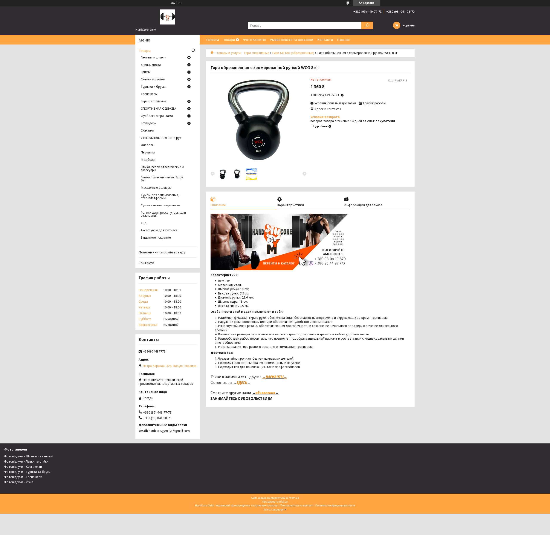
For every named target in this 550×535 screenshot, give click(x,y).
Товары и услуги (229, 53)
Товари (229, 39)
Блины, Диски (151, 65)
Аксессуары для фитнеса (159, 230)
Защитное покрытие (156, 237)
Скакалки (147, 130)
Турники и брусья (154, 87)
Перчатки (148, 152)
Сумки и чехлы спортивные (160, 205)
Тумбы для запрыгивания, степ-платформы (160, 196)
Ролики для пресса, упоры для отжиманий (163, 214)
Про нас (343, 39)
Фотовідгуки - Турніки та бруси (27, 472)
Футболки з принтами (157, 116)
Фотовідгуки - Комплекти (23, 466)
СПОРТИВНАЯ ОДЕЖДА (158, 108)
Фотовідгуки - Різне (18, 482)
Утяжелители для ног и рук (161, 138)
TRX (143, 223)
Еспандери (148, 123)
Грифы (145, 72)
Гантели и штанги (154, 57)
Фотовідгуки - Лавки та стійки (26, 461)
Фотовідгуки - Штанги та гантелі (28, 456)
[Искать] (367, 25)
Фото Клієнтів (254, 39)
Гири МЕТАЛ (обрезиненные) (293, 53)
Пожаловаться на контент (296, 505)
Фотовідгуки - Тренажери (23, 477)
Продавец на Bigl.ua (275, 501)
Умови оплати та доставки (291, 39)
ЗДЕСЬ (242, 382)
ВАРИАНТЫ (275, 376)
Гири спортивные (256, 53)
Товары (145, 50)
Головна (212, 39)
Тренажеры (149, 94)
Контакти (325, 39)
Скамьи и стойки (153, 79)
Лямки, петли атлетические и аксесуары (162, 169)
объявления (265, 392)
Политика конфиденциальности (335, 505)
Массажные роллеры (156, 188)
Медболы (148, 160)
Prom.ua (294, 498)
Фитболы (147, 145)
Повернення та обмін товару (162, 252)
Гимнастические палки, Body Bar (162, 179)
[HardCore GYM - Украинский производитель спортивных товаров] (167, 16)
